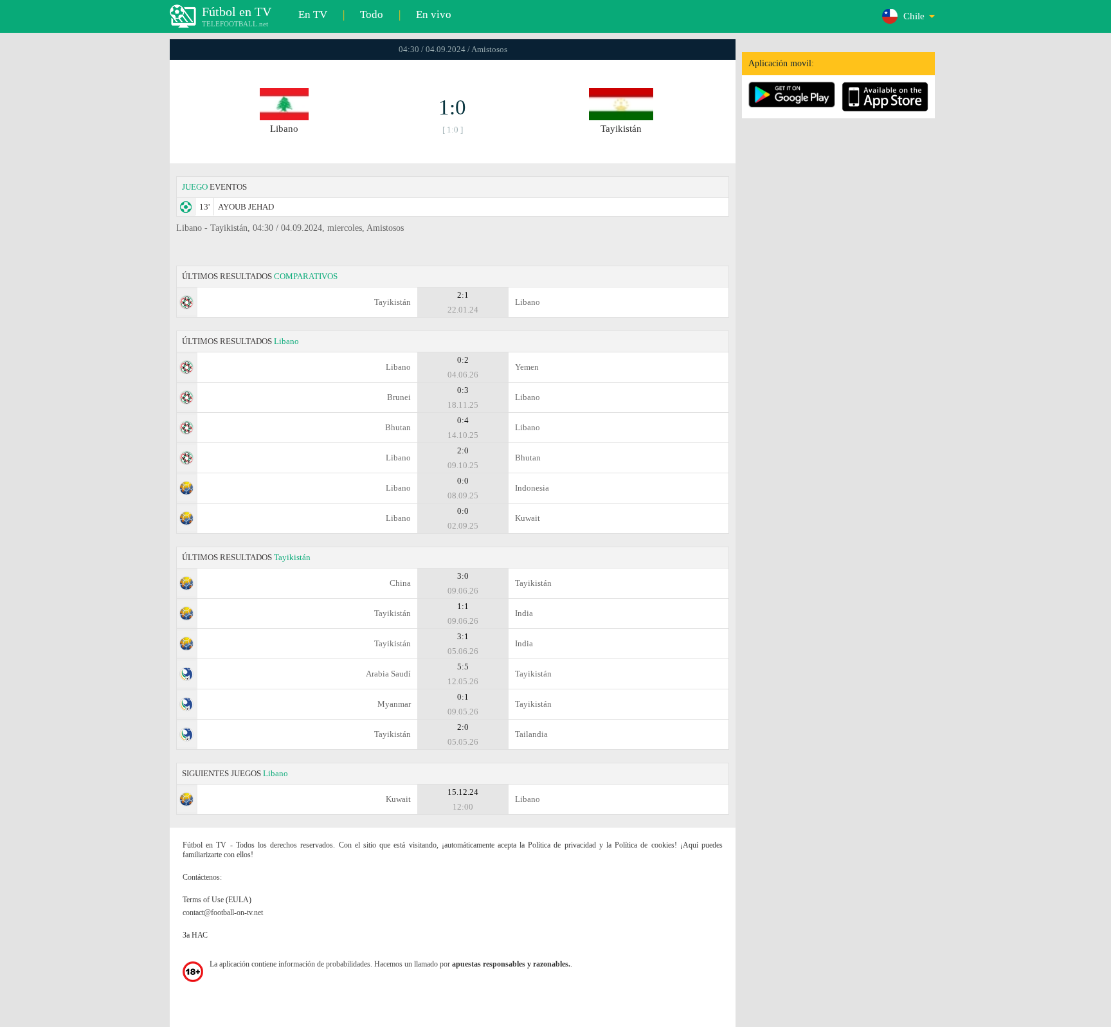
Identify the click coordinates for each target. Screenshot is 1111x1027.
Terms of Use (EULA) (217, 899)
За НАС (195, 935)
